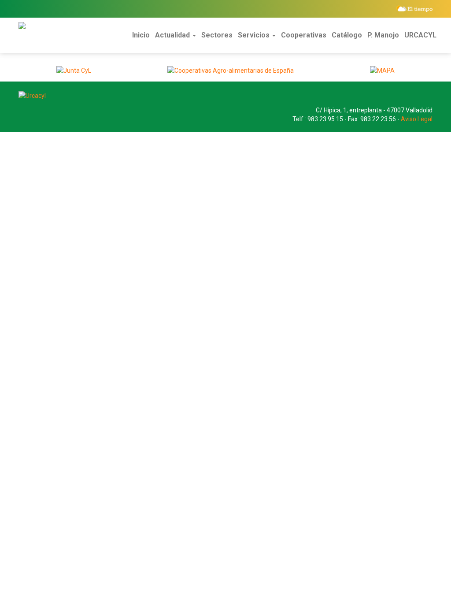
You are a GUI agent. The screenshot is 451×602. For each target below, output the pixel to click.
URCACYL (420, 35)
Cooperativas (303, 35)
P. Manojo (383, 35)
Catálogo (347, 35)
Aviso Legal (417, 119)
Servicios (254, 35)
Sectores (217, 35)
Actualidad (173, 35)
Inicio (141, 35)
